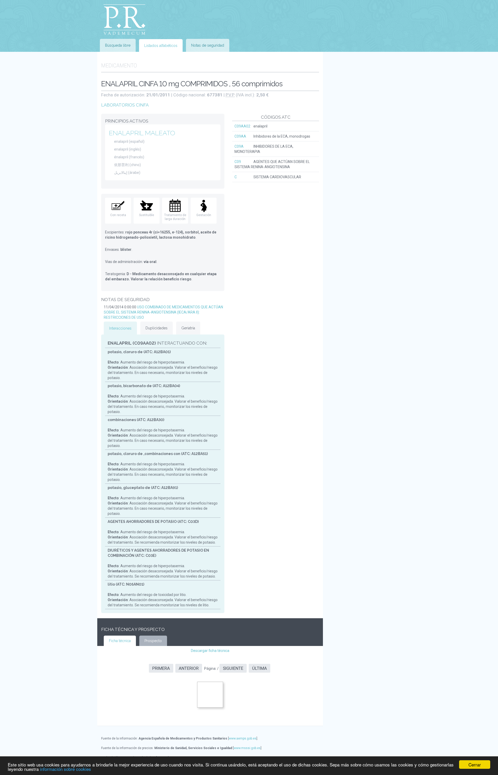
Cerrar (474, 764)
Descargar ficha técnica (210, 651)
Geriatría (188, 328)
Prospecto (153, 641)
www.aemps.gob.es (243, 738)
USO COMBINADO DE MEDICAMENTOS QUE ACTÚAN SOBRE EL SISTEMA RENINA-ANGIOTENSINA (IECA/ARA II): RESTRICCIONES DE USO (163, 312)
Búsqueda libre (117, 45)
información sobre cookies (65, 769)
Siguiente (233, 668)
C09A (239, 146)
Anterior (189, 668)
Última (259, 668)
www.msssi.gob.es (247, 748)
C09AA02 (242, 126)
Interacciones (120, 328)
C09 (237, 162)
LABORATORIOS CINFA (125, 105)
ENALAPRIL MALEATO (142, 133)
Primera (161, 668)
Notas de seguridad (207, 45)
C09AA (240, 136)
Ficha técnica (120, 641)
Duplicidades (157, 328)
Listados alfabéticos (160, 46)
